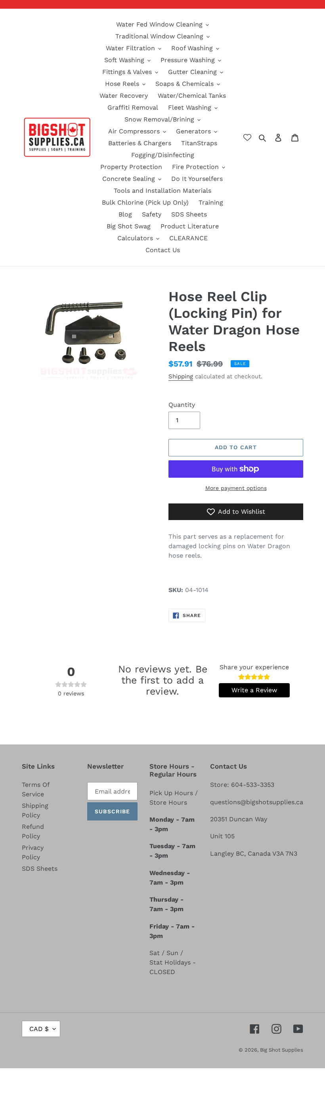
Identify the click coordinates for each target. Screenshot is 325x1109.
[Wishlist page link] (247, 137)
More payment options (236, 488)
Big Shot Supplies (281, 1050)
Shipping (180, 376)
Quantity (181, 404)
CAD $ (39, 1029)
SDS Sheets (39, 868)
